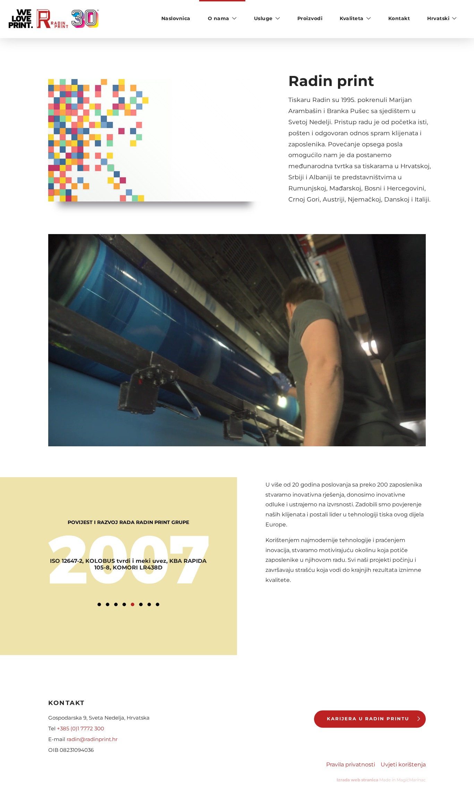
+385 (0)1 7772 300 (80, 728)
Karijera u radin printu (368, 719)
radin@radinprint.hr (92, 739)
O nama (218, 18)
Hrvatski (438, 18)
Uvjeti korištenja (403, 764)
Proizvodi (310, 18)
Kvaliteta (352, 18)
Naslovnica (176, 18)
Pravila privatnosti (350, 764)
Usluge (263, 18)
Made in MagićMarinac (381, 780)
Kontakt (399, 18)
